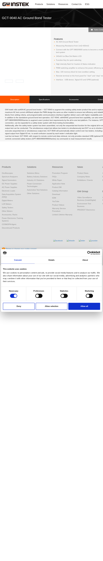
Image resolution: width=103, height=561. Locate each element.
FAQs (54, 177)
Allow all (84, 306)
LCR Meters (6, 204)
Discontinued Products (11, 228)
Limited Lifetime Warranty (62, 215)
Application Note (58, 184)
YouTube (55, 201)
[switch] (38, 296)
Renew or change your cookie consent (20, 249)
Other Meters (7, 211)
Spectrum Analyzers (10, 177)
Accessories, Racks (9, 215)
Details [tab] (51, 260)
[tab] (15, 99)
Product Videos (58, 205)
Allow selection (51, 306)
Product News (82, 173)
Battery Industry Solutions (37, 177)
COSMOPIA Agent (9, 224)
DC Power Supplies (9, 184)
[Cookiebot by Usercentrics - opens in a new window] (89, 253)
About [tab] (85, 260)
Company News (83, 177)
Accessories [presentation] (74, 99)
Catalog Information (60, 191)
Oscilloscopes (7, 173)
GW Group (82, 191)
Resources (63, 4)
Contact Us (77, 4)
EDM (54, 198)
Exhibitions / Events (85, 180)
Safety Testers (7, 208)
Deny (19, 306)
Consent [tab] (18, 260)
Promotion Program (60, 173)
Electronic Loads (8, 191)
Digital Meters (7, 200)
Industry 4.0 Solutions (35, 180)
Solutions (50, 4)
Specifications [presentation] (44, 99)
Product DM (57, 187)
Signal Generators (9, 180)
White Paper (57, 180)
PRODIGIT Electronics (86, 210)
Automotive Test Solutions (37, 190)
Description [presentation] (14, 99)
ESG (87, 4)
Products (39, 4)
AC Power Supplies (9, 187)
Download (56, 194)
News (80, 167)
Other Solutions (33, 193)
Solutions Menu (33, 173)
